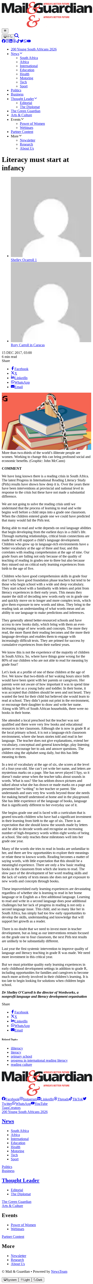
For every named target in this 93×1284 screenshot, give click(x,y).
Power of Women (23, 1225)
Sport (15, 1159)
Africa (15, 1135)
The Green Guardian (16, 1202)
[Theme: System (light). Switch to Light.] (8, 36)
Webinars (17, 1229)
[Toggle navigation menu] (5, 30)
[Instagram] (7, 41)
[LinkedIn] (11, 41)
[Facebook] (3, 41)
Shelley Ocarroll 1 (24, 260)
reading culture (21, 1064)
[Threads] (14, 41)
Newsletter (18, 1256)
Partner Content (13, 1236)
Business (8, 1171)
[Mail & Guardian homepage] (46, 15)
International (20, 1139)
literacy (16, 1052)
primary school (21, 1056)
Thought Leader (21, 1180)
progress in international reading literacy (39, 1060)
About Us (18, 1264)
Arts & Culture (12, 1206)
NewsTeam (59, 1271)
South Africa (20, 1131)
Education (18, 1143)
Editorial (17, 1190)
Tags (5, 1108)
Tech (14, 1155)
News (8, 1121)
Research (17, 1260)
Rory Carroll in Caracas (28, 345)
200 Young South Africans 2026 (25, 1112)
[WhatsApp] (25, 41)
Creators (15, 1108)
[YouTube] (29, 41)
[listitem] (10, 1099)
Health (15, 1147)
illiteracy (17, 1048)
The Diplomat (21, 1194)
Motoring (17, 1151)
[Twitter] (21, 41)
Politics (7, 1167)
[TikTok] (18, 41)
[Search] (16, 37)
